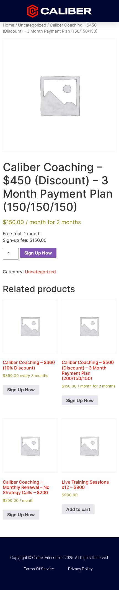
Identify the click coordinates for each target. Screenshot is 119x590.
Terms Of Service (39, 569)
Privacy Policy (80, 569)
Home (8, 25)
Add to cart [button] (78, 509)
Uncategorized (32, 25)
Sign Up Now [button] (21, 389)
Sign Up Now (38, 253)
